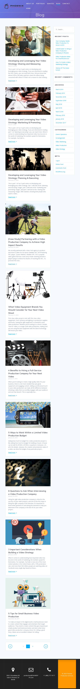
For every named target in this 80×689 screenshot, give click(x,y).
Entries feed (59, 164)
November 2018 (61, 97)
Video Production (61, 145)
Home (28, 8)
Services (50, 3)
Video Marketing (61, 142)
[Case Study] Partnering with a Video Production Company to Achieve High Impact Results (26, 242)
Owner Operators (61, 134)
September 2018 (61, 100)
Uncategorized (60, 138)
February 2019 (60, 93)
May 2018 (59, 104)
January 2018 (60, 119)
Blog (58, 3)
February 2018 (60, 115)
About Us (30, 3)
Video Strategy (60, 149)
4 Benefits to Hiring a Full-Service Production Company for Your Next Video (25, 373)
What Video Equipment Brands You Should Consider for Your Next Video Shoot (26, 310)
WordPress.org (60, 172)
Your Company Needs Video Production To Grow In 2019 (63, 43)
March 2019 (59, 89)
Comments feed (61, 168)
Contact (66, 3)
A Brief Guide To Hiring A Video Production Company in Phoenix (63, 51)
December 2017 (61, 123)
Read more (11, 81)
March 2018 (59, 112)
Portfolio (40, 3)
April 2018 (59, 108)
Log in (58, 161)
